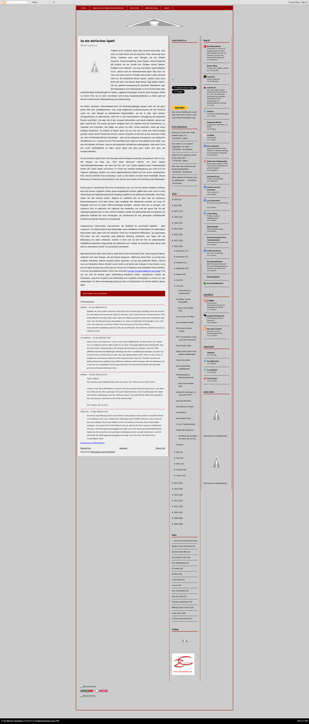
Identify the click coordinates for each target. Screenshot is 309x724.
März (178, 464)
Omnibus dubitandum (180, 602)
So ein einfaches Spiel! (97, 41)
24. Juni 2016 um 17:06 (101, 338)
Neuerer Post (85, 448)
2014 (176, 489)
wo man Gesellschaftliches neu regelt (143, 271)
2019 (176, 229)
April (178, 458)
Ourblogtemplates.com (45, 721)
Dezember (180, 251)
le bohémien (212, 370)
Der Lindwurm (213, 146)
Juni (178, 286)
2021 (176, 217)
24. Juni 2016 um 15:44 (98, 307)
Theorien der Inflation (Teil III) (218, 68)
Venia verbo (177, 613)
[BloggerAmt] (88, 696)
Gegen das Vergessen (185, 430)
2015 (176, 483)
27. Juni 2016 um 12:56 (99, 411)
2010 (176, 512)
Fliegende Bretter (214, 122)
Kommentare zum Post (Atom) (103, 452)
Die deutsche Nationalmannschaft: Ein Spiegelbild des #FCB (216, 305)
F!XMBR (210, 301)
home (83, 8)
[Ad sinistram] (173, 79)
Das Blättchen (213, 361)
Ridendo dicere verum (181, 607)
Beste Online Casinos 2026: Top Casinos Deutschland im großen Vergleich (217, 166)
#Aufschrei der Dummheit (182, 546)
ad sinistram (85, 338)
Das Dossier (212, 378)
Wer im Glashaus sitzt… (216, 229)
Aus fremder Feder (183, 346)
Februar (179, 470)
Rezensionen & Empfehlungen (215, 436)
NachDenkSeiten (214, 46)
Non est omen (177, 596)
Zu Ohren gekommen (180, 619)
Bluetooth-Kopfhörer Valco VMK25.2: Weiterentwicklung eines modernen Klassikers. (217, 150)
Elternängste (211, 137)
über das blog (151, 8)
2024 (176, 199)
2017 (176, 240)
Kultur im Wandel (213, 79)
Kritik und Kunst (214, 251)
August (179, 274)
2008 (176, 524)
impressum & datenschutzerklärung (108, 8)
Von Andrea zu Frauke (185, 407)
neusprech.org (213, 176)
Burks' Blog (212, 66)
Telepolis (211, 353)
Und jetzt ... (180, 445)
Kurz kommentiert (179, 591)
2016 (176, 246)
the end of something (215, 253)
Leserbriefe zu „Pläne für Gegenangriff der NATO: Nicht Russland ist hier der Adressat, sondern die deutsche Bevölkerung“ (216, 53)
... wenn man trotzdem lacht (183, 541)
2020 (176, 223)
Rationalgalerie (213, 277)
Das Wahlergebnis (179, 563)
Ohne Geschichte (183, 360)
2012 (176, 501)
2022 (176, 211)
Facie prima (177, 580)
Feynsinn (211, 77)
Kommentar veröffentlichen (92, 443)
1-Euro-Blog (212, 214)
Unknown (84, 411)
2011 (176, 506)
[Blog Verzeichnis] (88, 686)
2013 (176, 495)
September (180, 268)
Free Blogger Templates (13, 721)
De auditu (176, 568)
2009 (176, 518)
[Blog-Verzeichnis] (101, 692)
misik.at (210, 111)
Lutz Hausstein (213, 201)
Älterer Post (160, 448)
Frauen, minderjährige (215, 179)
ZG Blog (210, 135)
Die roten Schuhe (214, 329)
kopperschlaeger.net (215, 316)
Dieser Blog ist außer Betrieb (217, 242)
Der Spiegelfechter (215, 262)
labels (166, 8)
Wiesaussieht (212, 227)
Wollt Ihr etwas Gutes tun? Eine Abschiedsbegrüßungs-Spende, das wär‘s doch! (217, 266)
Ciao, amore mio (213, 192)
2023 (176, 205)
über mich (134, 8)
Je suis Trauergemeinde (185, 424)
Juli (177, 280)
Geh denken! (181, 412)
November (180, 257)
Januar (179, 475)
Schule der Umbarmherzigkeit (218, 114)
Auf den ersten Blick (180, 552)
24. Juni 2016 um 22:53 (98, 374)
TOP (306, 721)
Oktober (179, 262)
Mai (177, 452)
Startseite (123, 448)
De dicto (175, 574)
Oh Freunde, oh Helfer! (185, 317)
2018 (176, 234)
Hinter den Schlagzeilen (217, 161)
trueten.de (211, 88)
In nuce (175, 585)
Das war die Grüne (183, 401)
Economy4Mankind (215, 283)
